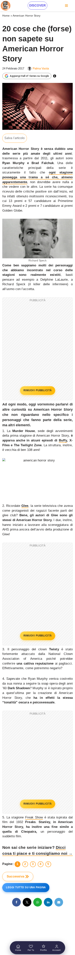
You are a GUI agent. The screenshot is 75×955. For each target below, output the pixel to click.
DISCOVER (37, 5)
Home (6, 15)
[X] (27, 902)
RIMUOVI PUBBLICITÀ (37, 390)
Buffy (63, 440)
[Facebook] (16, 902)
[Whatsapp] (37, 902)
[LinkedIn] (48, 902)
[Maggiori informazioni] (54, 76)
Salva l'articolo (14, 138)
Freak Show (34, 817)
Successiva (15, 876)
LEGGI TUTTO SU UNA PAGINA (26, 887)
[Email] (58, 902)
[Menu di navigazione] (66, 5)
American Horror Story (26, 15)
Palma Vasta (41, 68)
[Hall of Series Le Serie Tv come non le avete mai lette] (5, 6)
